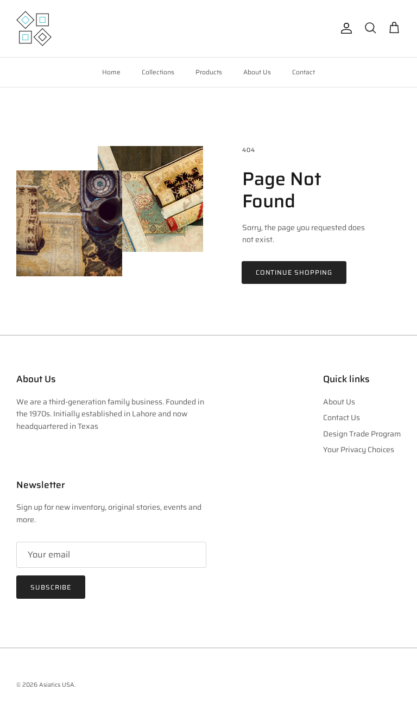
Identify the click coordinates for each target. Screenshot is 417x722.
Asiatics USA (56, 684)
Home (111, 72)
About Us (257, 72)
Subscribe (50, 587)
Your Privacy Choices (358, 449)
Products (208, 72)
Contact (303, 72)
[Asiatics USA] (34, 28)
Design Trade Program (362, 434)
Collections (158, 72)
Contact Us (341, 417)
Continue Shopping (294, 272)
